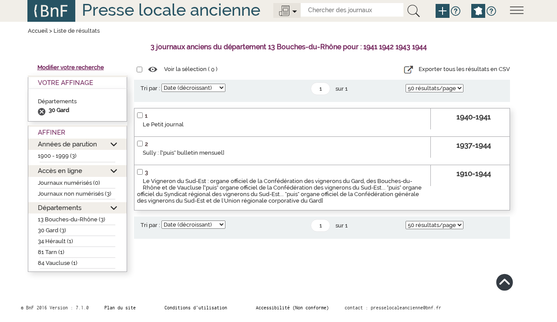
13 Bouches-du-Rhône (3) (71, 219)
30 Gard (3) (52, 230)
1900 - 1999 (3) (57, 156)
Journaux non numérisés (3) (74, 193)
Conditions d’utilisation (195, 307)
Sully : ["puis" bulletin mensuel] (183, 152)
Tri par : (150, 88)
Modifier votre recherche (70, 67)
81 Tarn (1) (51, 252)
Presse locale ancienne (171, 10)
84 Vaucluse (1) (57, 263)
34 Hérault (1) (55, 241)
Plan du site (120, 307)
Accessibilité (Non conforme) (292, 307)
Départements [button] (59, 207)
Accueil (38, 30)
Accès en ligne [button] (60, 170)
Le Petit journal (163, 124)
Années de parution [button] (67, 144)
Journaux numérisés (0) (69, 183)
